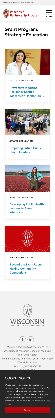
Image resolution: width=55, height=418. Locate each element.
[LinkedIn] (31, 339)
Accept (28, 410)
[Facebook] (22, 339)
